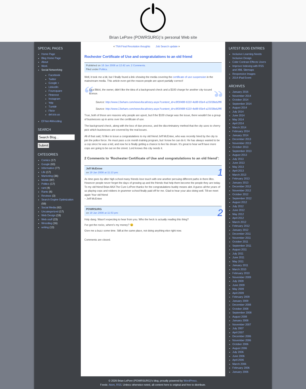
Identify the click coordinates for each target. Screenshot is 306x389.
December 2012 (241, 186)
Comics (45, 160)
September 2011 (241, 245)
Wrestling (46, 223)
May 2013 (238, 166)
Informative (47, 168)
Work (44, 66)
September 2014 (241, 103)
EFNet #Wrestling (51, 121)
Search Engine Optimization (57, 199)
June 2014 (238, 115)
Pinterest (54, 94)
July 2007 (238, 328)
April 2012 (238, 217)
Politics (103, 69)
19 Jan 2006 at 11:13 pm (104, 172)
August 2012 (239, 202)
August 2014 (239, 107)
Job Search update (167, 46)
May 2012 (238, 214)
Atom (112, 384)
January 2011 (240, 265)
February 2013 (241, 178)
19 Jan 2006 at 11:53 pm (104, 212)
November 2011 (241, 237)
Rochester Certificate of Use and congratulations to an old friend (138, 56)
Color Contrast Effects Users (249, 61)
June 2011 (238, 257)
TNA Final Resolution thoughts (132, 46)
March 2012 (239, 222)
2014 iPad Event (241, 77)
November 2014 (241, 95)
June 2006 (238, 356)
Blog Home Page (51, 58)
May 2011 (238, 261)
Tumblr (53, 106)
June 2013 (238, 162)
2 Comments (138, 65)
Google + (54, 82)
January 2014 (240, 135)
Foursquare (55, 90)
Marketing (47, 175)
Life (43, 172)
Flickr (52, 110)
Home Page (48, 54)
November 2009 (241, 277)
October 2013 (240, 147)
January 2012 (240, 229)
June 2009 (238, 285)
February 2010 (241, 273)
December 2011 (241, 233)
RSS (118, 384)
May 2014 (238, 119)
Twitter (52, 79)
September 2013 (241, 151)
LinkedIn (53, 87)
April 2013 (238, 170)
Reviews (46, 195)
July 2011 (237, 253)
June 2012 (238, 210)
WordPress (190, 380)
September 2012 (241, 198)
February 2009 (241, 296)
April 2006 (238, 359)
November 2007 (241, 324)
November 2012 (241, 190)
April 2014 (238, 123)
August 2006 (239, 348)
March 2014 (239, 127)
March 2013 (239, 174)
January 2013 (240, 182)
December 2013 (241, 139)
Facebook (54, 75)
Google (45, 164)
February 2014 (241, 131)
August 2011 (239, 249)
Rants (44, 191)
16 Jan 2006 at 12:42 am (115, 65)
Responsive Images (244, 73)
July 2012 (238, 206)
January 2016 (240, 91)
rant (43, 187)
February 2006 (241, 367)
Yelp (51, 102)
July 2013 (238, 158)
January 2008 (240, 320)
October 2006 (240, 344)
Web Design (48, 215)
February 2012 (241, 225)
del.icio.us (54, 114)
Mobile (45, 179)
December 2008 (241, 304)
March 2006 (239, 363)
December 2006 (241, 336)
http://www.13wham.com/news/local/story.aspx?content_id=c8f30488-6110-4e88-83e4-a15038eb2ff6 (163, 102)
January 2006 (240, 371)
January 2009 (240, 300)
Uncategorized (49, 211)
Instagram (54, 98)
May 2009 (238, 288)
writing (45, 227)
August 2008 (239, 316)
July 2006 (238, 352)
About (44, 61)
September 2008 (241, 312)
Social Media (48, 207)
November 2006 (241, 340)
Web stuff (46, 219)
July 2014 (238, 111)
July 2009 (238, 281)
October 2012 (240, 194)
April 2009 (238, 293)
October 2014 (240, 99)
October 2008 (240, 308)
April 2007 (238, 332)
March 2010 (239, 269)
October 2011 (240, 241)
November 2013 (241, 143)
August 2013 (239, 154)
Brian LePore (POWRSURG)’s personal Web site (153, 37)
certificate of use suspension (189, 77)
